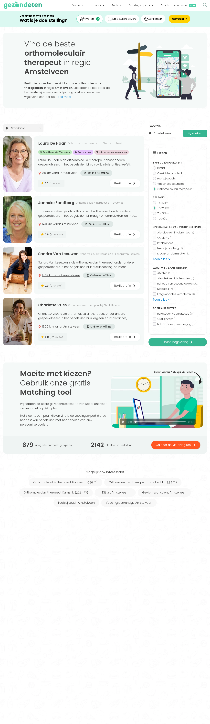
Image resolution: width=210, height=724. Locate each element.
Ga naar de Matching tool (173, 445)
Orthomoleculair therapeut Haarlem (65, 482)
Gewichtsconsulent (169, 173)
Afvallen (89, 19)
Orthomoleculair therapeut (174, 189)
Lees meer (63, 96)
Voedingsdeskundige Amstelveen (129, 503)
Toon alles (160, 259)
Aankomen (155, 19)
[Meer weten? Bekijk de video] (157, 402)
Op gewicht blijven (124, 19)
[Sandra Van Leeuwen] (17, 270)
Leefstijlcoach (166, 178)
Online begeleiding (176, 342)
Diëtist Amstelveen (115, 492)
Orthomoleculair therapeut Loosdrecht (143, 482)
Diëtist (161, 168)
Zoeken (197, 133)
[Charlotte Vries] (17, 321)
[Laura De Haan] (17, 164)
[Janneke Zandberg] (17, 219)
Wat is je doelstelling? (43, 20)
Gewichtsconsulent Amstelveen (164, 492)
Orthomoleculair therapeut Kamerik (56, 492)
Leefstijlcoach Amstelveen (76, 503)
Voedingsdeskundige (171, 184)
